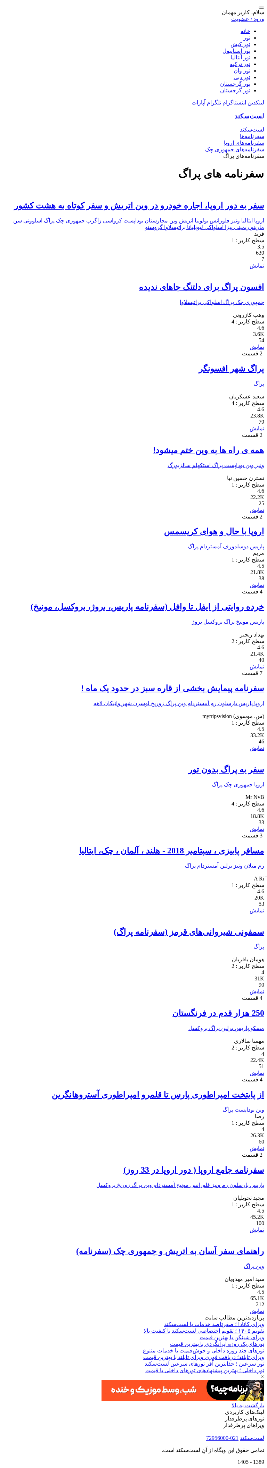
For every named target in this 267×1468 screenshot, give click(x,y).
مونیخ (242, 622)
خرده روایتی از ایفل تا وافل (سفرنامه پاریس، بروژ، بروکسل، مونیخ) (147, 606)
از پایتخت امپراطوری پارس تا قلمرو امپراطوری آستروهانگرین (158, 1094)
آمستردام (210, 546)
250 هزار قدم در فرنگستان (218, 1013)
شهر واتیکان (117, 703)
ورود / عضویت (247, 19)
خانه (245, 31)
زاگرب (93, 220)
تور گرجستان (235, 84)
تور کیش (240, 44)
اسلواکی (213, 227)
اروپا (258, 220)
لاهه (98, 703)
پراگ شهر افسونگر (231, 368)
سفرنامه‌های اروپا (244, 143)
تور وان (242, 71)
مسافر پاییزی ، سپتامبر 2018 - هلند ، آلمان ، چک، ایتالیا (171, 850)
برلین (225, 866)
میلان (250, 866)
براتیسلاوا (174, 227)
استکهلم (201, 465)
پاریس (256, 546)
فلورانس (218, 220)
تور (246, 38)
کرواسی (112, 220)
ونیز (234, 220)
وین (173, 220)
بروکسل (212, 622)
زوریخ (156, 703)
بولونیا (200, 220)
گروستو (154, 227)
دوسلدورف (235, 546)
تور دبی (242, 77)
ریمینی (241, 227)
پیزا (228, 227)
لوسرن (140, 703)
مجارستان (155, 220)
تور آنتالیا (240, 57)
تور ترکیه (240, 64)
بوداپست (132, 220)
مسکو (256, 1028)
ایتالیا (246, 220)
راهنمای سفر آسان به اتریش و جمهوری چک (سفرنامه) (170, 1251)
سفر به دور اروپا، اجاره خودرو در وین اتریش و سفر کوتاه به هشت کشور (139, 205)
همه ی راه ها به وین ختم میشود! (208, 450)
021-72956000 (222, 1438)
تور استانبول (236, 51)
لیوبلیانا (194, 227)
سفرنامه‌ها (252, 136)
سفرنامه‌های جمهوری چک (234, 149)
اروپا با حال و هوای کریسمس (214, 531)
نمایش (257, 266)
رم (213, 703)
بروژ (197, 622)
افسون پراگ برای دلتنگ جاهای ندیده (201, 287)
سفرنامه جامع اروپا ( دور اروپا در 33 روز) (193, 1169)
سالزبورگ (179, 465)
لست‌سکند (249, 116)
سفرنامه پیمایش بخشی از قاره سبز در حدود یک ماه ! (172, 688)
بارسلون (227, 703)
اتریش (185, 220)
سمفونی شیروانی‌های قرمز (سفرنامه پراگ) (189, 931)
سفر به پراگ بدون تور (226, 769)
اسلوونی (32, 220)
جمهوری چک (70, 220)
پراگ (48, 220)
